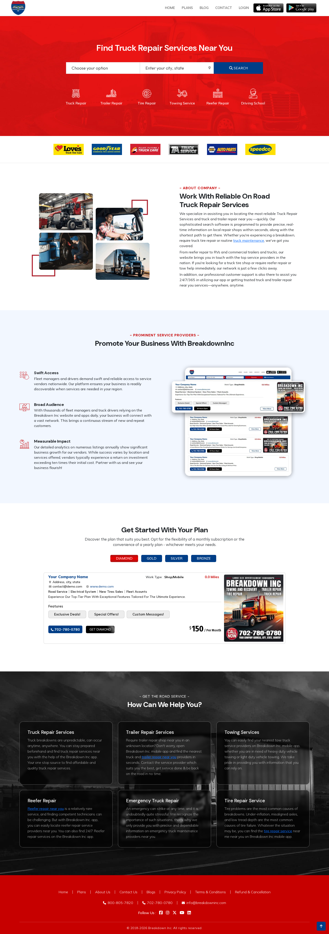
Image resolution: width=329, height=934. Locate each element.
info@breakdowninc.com (206, 902)
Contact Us (128, 892)
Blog (204, 8)
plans (187, 8)
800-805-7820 (120, 902)
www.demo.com (101, 586)
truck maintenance (248, 240)
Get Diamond (100, 629)
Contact (223, 8)
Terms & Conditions (210, 892)
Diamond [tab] (124, 558)
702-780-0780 (66, 629)
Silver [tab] (176, 558)
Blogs (151, 892)
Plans (81, 892)
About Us (102, 892)
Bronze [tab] (204, 558)
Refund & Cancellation (253, 892)
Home (170, 8)
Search (240, 68)
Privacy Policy (175, 892)
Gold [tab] (151, 558)
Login (244, 8)
